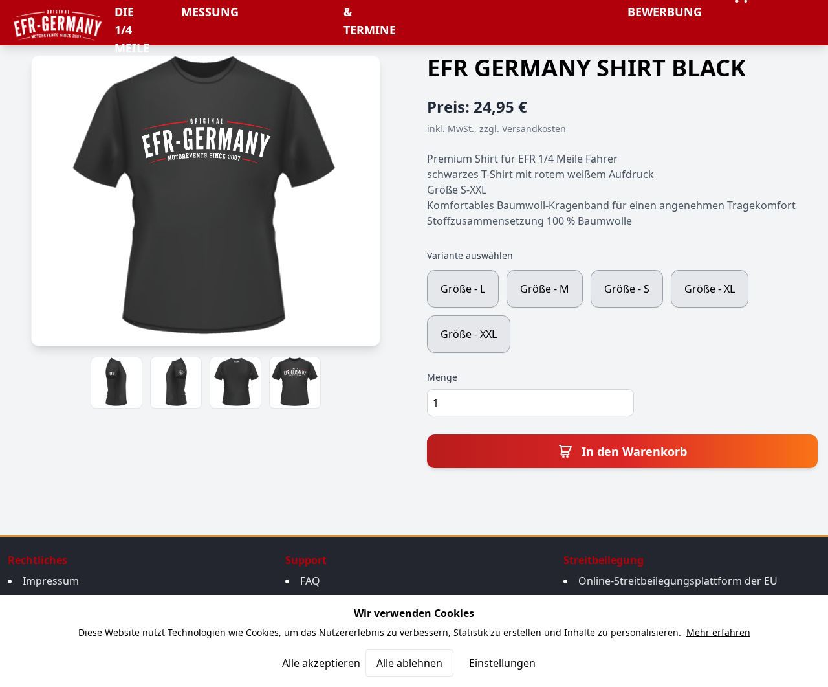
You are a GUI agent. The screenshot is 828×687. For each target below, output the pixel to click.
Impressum (51, 581)
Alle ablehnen (409, 663)
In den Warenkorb (632, 451)
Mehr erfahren (718, 632)
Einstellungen (502, 663)
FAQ (310, 581)
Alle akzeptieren (321, 663)
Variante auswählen (470, 255)
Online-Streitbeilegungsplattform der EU (678, 581)
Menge (442, 377)
